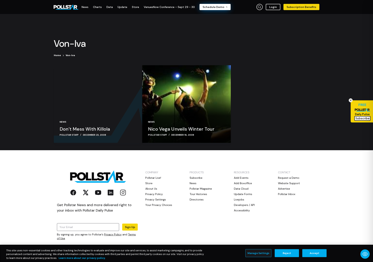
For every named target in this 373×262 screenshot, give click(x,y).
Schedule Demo (213, 7)
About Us (151, 188)
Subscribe (196, 178)
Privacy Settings (155, 199)
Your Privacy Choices (158, 205)
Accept (314, 253)
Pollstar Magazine (201, 188)
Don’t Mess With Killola (85, 129)
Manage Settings (258, 253)
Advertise (284, 188)
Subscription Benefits (301, 7)
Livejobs (239, 199)
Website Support (289, 183)
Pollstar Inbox (286, 194)
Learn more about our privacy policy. (82, 258)
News (63, 121)
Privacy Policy (113, 234)
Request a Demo (288, 178)
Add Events (241, 178)
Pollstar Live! (153, 178)
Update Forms (243, 194)
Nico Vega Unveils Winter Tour (181, 129)
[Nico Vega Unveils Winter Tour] (186, 104)
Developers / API (244, 205)
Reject (287, 253)
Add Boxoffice (243, 183)
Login (273, 7)
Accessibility (242, 210)
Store (149, 183)
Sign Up (130, 227)
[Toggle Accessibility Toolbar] (365, 254)
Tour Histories (198, 194)
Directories (197, 199)
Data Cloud (241, 188)
